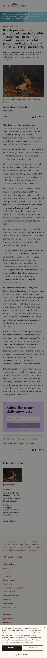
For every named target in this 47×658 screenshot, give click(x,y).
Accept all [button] (12, 648)
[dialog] (23, 641)
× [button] (44, 628)
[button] (22, 654)
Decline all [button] (33, 648)
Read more (29, 642)
